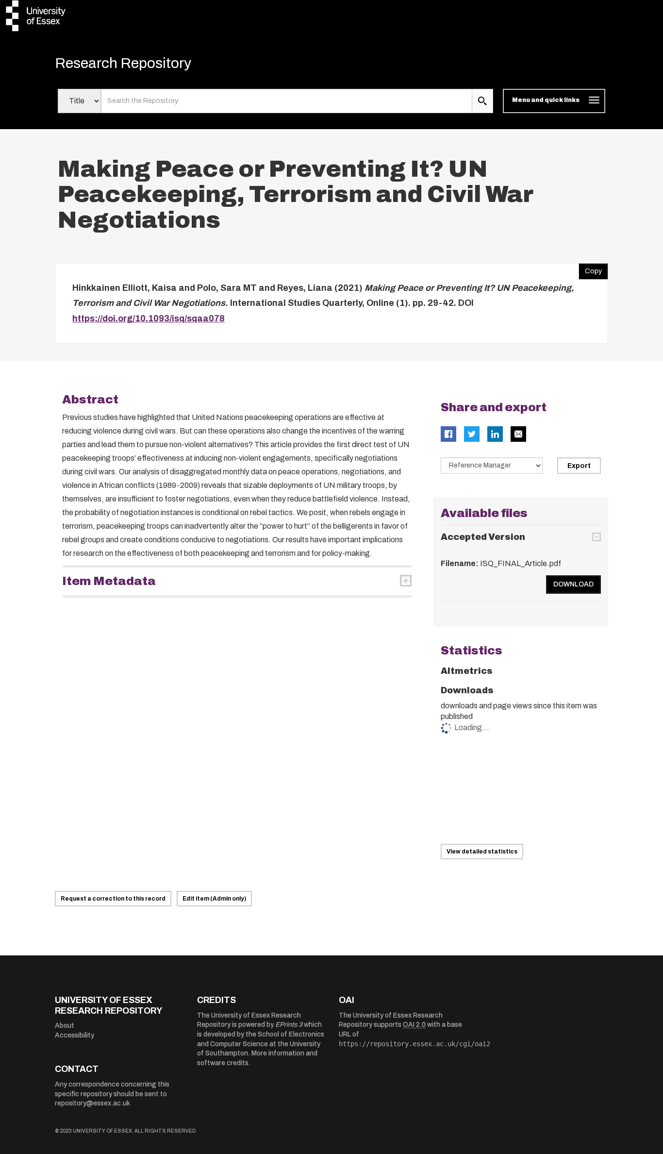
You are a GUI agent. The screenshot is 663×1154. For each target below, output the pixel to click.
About (64, 1025)
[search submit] (482, 101)
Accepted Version (483, 537)
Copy (590, 269)
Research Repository (123, 63)
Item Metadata (109, 581)
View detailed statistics (482, 851)
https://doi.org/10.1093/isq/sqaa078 (148, 318)
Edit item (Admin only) (214, 898)
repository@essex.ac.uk (92, 1103)
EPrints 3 (288, 1024)
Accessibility (74, 1035)
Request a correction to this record (113, 898)
